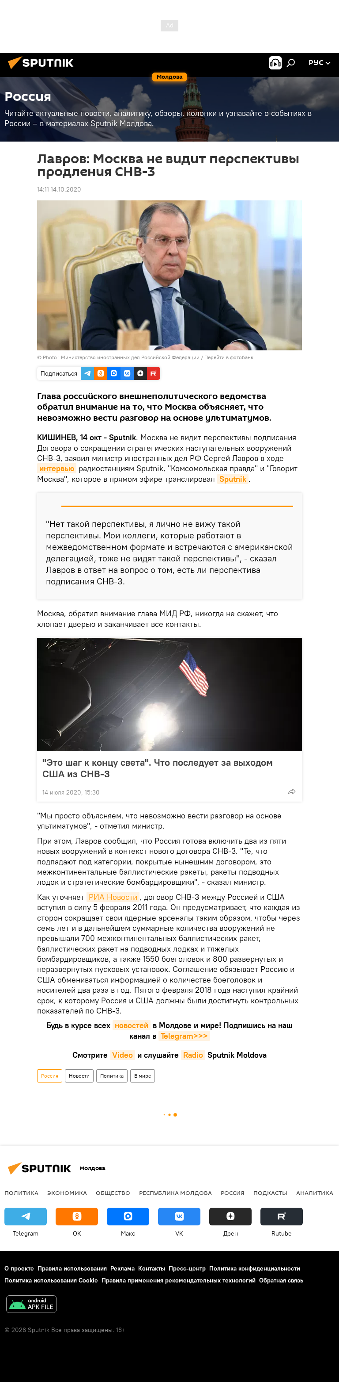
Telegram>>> (184, 1036)
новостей (131, 1025)
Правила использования (72, 1268)
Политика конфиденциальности (254, 1268)
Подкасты (270, 1193)
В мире (142, 1075)
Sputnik (232, 479)
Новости (79, 1075)
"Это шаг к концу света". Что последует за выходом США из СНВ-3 (157, 767)
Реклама (122, 1268)
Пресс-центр (187, 1268)
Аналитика (314, 1193)
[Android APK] (31, 1305)
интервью (56, 468)
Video (122, 1055)
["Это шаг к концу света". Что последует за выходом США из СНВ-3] (169, 694)
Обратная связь (281, 1280)
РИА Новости (113, 897)
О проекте (19, 1268)
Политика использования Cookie (51, 1280)
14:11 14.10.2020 (59, 189)
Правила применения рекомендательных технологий (179, 1280)
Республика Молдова (175, 1193)
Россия (49, 1075)
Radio (193, 1055)
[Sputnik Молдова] (43, 70)
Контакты (151, 1268)
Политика (112, 1075)
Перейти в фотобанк (228, 357)
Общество (113, 1193)
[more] (292, 791)
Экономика (67, 1193)
